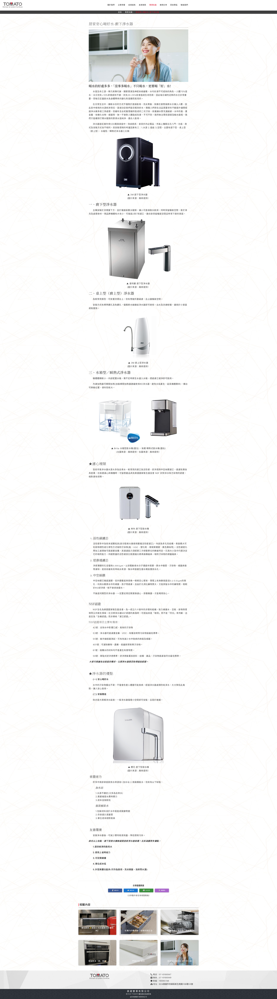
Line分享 (147, 890)
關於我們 (111, 5)
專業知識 (153, 5)
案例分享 (163, 5)
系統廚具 (132, 5)
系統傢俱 (142, 5)
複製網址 (163, 890)
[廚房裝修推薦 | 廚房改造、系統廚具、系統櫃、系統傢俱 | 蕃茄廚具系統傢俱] (12, 5)
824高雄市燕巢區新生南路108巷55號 (176, 984)
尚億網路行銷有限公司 (139, 997)
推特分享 (132, 890)
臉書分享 (116, 890)
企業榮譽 (121, 5)
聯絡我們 (184, 5)
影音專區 (174, 5)
